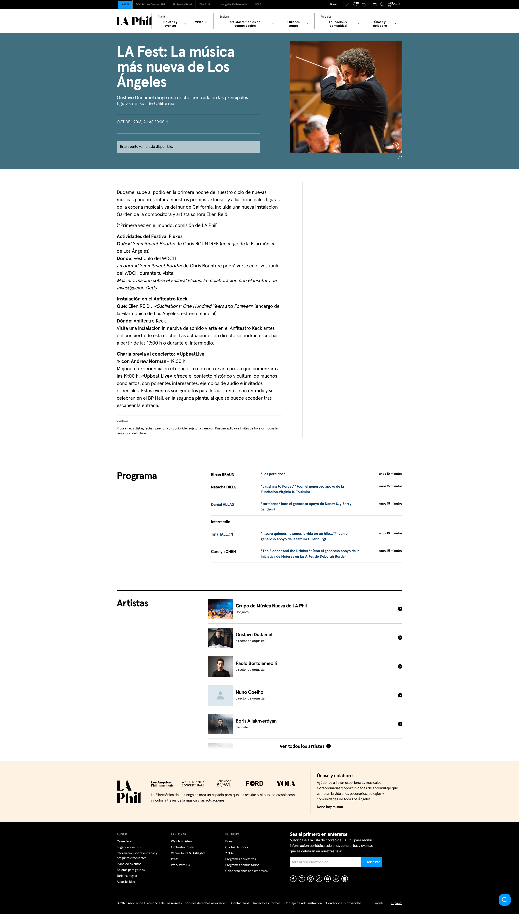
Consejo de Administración (303, 903)
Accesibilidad (126, 882)
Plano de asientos (129, 864)
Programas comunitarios (242, 865)
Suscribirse (371, 862)
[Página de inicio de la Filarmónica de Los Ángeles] (134, 21)
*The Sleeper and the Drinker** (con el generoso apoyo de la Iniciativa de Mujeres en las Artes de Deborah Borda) (310, 553)
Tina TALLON (222, 535)
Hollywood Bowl (182, 4)
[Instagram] (310, 878)
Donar (333, 4)
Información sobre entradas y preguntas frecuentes (137, 856)
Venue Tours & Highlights (188, 853)
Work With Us (180, 865)
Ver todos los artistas (302, 746)
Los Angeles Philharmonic (233, 4)
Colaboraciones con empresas (246, 871)
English (378, 903)
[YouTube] (327, 878)
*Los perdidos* (273, 474)
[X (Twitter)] (302, 878)
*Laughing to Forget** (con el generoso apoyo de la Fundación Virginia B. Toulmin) (302, 489)
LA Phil (125, 4)
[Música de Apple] (344, 878)
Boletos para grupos (131, 870)
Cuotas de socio (236, 847)
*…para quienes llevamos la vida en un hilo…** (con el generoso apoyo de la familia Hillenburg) (305, 536)
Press (174, 859)
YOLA (258, 4)
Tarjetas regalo (127, 876)
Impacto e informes (266, 903)
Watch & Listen (181, 841)
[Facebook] (293, 878)
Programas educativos (240, 859)
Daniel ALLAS (222, 505)
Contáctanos (240, 903)
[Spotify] (336, 878)
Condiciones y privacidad (343, 903)
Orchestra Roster (183, 847)
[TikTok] (319, 878)
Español (396, 903)
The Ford (204, 4)
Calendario (124, 841)
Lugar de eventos (129, 847)
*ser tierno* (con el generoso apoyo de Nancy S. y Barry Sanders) (306, 506)
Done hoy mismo (330, 807)
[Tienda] (364, 4)
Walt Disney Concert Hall (151, 4)
